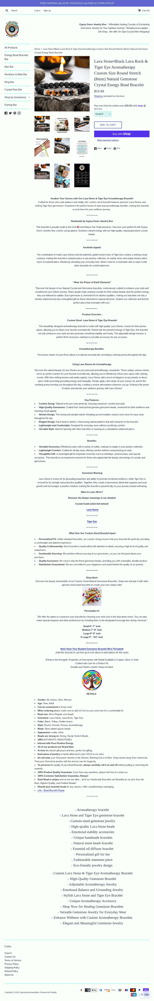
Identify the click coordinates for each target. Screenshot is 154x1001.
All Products (11, 47)
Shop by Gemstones (17, 97)
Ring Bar (9, 82)
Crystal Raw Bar (13, 89)
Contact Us (10, 956)
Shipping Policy (12, 967)
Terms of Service (13, 960)
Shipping (98, 96)
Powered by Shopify (48, 992)
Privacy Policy (12, 964)
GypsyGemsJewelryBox (29, 992)
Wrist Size (98, 109)
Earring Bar (11, 105)
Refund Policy (11, 971)
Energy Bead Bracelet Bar (16, 57)
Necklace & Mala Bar (16, 74)
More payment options (108, 140)
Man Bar (9, 67)
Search (8, 953)
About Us (9, 975)
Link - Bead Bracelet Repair (51, 790)
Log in (37, 10)
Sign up (47, 10)
